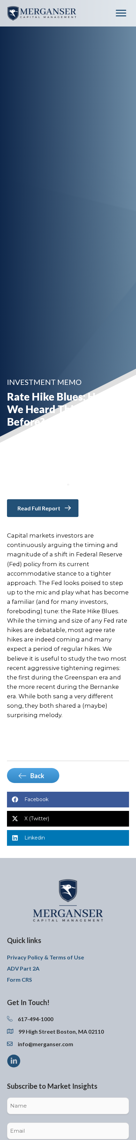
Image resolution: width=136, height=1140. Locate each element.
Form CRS (19, 979)
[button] (13, 1060)
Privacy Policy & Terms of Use (45, 957)
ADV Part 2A (23, 968)
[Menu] (121, 13)
